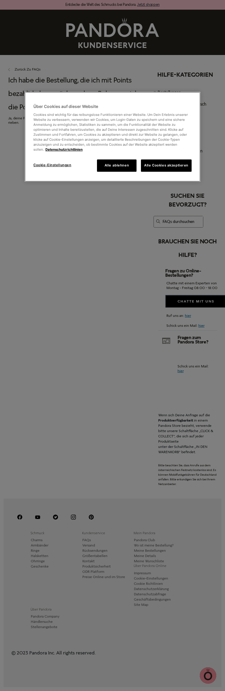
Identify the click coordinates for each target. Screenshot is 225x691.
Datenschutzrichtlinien (64, 149)
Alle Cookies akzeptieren (166, 165)
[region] (112, 137)
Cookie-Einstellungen (52, 165)
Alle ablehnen (117, 165)
